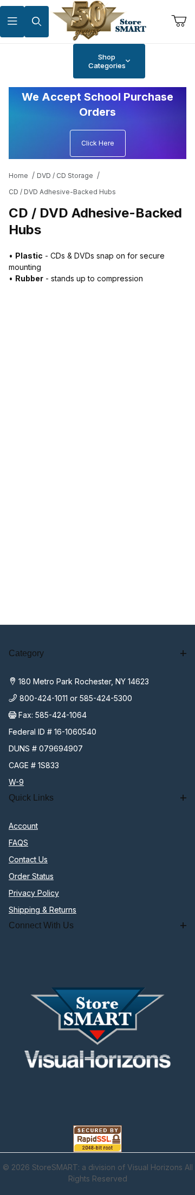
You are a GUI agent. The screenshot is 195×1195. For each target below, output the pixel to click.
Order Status (31, 876)
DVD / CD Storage (65, 175)
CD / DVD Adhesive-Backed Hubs (62, 192)
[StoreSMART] (97, 20)
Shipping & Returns (42, 909)
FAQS (18, 842)
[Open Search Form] (36, 22)
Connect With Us (41, 925)
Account (23, 825)
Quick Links (31, 797)
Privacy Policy (34, 892)
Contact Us (28, 859)
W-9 (16, 782)
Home (18, 175)
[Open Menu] (12, 22)
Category (26, 653)
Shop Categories (107, 61)
